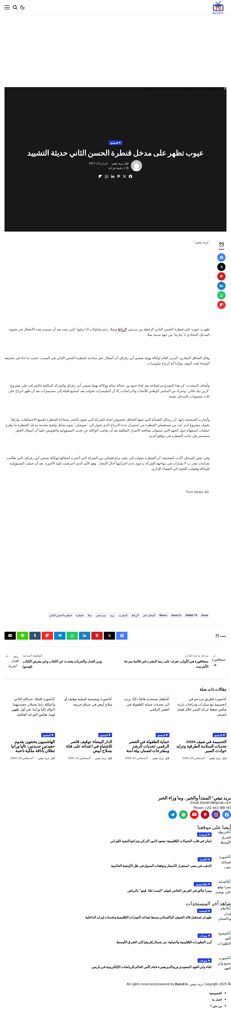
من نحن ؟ (216, 1006)
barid (204, 615)
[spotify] (183, 814)
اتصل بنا (217, 999)
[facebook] (226, 814)
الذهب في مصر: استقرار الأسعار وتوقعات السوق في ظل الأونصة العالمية (161, 866)
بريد (112, 615)
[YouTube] (194, 814)
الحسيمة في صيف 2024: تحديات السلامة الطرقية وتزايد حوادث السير (201, 746)
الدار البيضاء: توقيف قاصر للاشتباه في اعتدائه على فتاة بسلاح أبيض (89, 746)
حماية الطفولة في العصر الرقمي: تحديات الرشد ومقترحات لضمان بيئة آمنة (147, 746)
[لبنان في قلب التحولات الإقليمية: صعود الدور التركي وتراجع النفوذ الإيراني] (223, 837)
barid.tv (176, 615)
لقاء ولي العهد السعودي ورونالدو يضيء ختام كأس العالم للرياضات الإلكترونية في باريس (152, 967)
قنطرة (79, 615)
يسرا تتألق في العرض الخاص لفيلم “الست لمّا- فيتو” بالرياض (169, 890)
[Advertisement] (115, 48)
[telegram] (172, 814)
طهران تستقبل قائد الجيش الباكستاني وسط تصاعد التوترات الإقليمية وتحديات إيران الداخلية (148, 917)
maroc (163, 615)
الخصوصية (215, 993)
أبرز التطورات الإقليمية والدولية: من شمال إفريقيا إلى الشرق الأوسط (164, 942)
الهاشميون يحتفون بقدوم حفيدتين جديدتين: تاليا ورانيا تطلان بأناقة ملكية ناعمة (33, 746)
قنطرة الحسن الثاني (60, 615)
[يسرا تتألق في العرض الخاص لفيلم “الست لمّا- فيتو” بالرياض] (223, 887)
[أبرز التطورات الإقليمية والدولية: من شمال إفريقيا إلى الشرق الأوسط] (223, 939)
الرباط (122, 329)
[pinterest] (205, 814)
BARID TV (191, 615)
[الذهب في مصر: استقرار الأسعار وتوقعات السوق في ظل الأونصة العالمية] (223, 862)
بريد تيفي (117, 163)
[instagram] (216, 814)
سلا (90, 615)
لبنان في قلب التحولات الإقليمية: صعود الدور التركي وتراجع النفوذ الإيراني (161, 841)
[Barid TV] (222, 785)
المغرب (123, 615)
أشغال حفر (149, 615)
